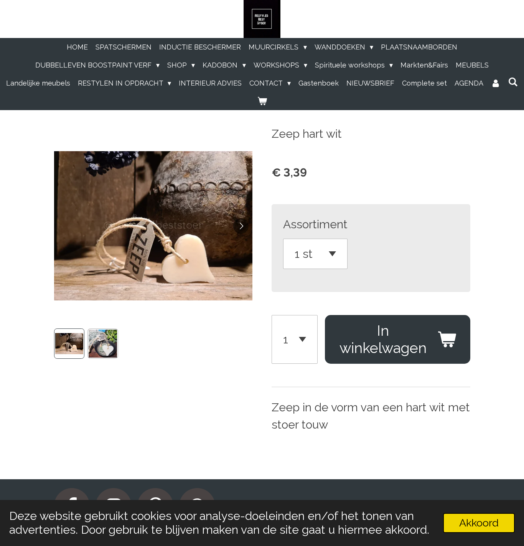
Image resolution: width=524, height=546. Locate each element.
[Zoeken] (513, 82)
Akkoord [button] (479, 523)
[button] (69, 343)
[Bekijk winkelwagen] (261, 101)
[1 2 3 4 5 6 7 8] (295, 339)
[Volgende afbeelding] (241, 226)
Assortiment (315, 224)
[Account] (495, 83)
